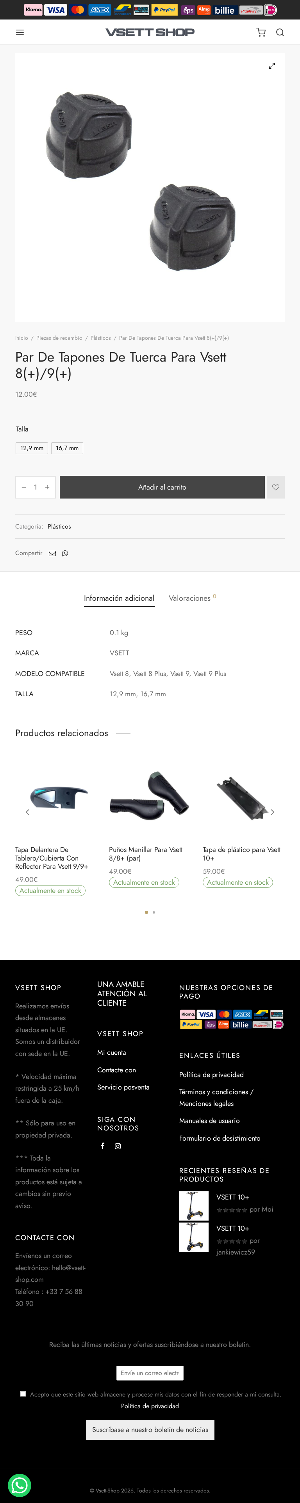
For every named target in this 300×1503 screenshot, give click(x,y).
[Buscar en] (280, 32)
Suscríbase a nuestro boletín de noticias (150, 1430)
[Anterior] (27, 812)
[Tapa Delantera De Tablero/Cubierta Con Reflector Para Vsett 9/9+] (56, 798)
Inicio (21, 338)
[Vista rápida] (74, 820)
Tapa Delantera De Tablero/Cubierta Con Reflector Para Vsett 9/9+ (51, 858)
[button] (56, 820)
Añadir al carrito (162, 487)
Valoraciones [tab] (192, 597)
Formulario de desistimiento (220, 1138)
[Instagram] (118, 1147)
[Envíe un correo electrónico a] (52, 553)
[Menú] (20, 32)
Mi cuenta (111, 1052)
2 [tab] (154, 912)
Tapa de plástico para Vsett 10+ (241, 854)
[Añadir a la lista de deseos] (276, 487)
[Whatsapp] (65, 553)
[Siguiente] (272, 812)
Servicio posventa (123, 1087)
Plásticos (101, 338)
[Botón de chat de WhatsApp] (19, 1485)
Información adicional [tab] (119, 598)
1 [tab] (146, 912)
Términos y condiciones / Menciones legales (216, 1098)
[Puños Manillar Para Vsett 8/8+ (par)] (150, 798)
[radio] (32, 448)
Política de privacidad (211, 1075)
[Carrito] (261, 32)
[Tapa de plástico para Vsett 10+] (244, 798)
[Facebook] (102, 1147)
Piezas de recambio (59, 338)
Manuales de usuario (209, 1121)
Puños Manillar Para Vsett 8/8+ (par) (145, 854)
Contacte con (116, 1070)
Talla (22, 429)
